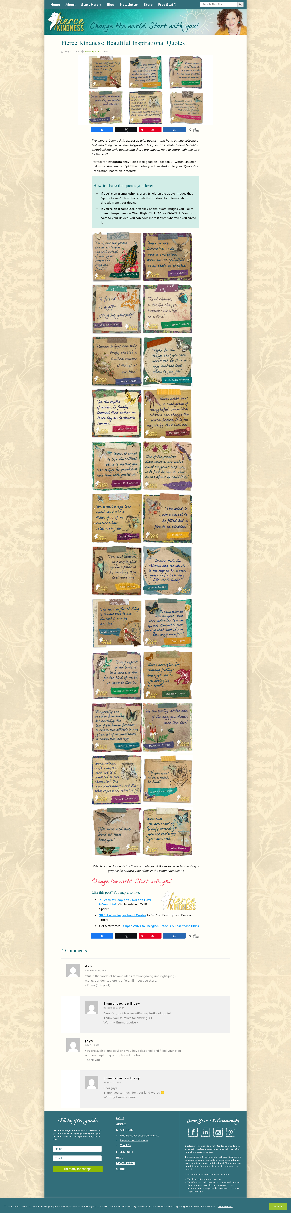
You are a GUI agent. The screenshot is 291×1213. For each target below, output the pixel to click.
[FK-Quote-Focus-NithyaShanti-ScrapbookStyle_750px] (167, 257)
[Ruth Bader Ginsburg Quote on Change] (167, 309)
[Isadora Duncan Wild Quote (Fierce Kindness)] (117, 832)
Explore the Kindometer (134, 1140)
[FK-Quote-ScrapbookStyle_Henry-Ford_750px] (167, 466)
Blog (110, 4)
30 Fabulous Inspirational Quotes (122, 915)
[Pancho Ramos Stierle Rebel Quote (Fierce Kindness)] (167, 780)
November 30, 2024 (96, 970)
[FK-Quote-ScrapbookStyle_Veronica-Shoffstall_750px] (117, 257)
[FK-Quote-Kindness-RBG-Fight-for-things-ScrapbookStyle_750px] (167, 361)
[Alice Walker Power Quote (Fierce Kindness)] (117, 570)
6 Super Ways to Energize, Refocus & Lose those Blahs (160, 926)
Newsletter (129, 4)
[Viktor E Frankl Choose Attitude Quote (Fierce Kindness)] (117, 727)
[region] (145, 1205)
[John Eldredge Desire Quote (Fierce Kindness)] (167, 570)
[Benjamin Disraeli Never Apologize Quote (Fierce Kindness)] (167, 675)
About (71, 4)
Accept (278, 1206)
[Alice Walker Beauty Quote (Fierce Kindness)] (167, 832)
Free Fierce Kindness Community (139, 1135)
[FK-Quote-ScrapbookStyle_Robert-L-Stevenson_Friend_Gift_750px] (117, 309)
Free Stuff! (167, 4)
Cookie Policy (225, 1206)
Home (55, 4)
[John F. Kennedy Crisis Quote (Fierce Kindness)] (117, 780)
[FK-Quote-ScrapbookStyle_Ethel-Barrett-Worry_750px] (117, 518)
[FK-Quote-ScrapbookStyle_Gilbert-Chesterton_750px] (117, 466)
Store (148, 4)
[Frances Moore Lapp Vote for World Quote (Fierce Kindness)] (117, 675)
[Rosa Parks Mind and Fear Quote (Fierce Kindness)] (167, 623)
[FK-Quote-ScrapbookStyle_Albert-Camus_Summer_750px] (117, 413)
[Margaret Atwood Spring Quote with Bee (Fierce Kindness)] (167, 727)
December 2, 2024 (113, 1007)
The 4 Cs (125, 1145)
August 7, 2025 (112, 1082)
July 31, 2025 (92, 1045)
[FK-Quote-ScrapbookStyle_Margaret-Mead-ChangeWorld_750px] (167, 413)
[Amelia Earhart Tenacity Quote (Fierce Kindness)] (117, 623)
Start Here (90, 4)
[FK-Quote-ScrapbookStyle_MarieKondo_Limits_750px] (117, 361)
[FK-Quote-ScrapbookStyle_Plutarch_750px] (167, 518)
